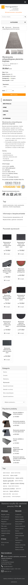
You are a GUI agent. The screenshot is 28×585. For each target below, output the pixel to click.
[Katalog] (3, 27)
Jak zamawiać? (5, 519)
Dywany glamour (19, 528)
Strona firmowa (5, 542)
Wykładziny (6, 379)
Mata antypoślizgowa (8, 393)
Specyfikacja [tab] (7, 103)
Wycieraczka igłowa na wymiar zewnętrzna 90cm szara (7, 271)
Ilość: (3, 90)
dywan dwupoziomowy (8, 478)
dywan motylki (13, 475)
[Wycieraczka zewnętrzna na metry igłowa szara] (7, 432)
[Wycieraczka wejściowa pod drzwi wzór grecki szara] (7, 342)
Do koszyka (15, 94)
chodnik (5, 205)
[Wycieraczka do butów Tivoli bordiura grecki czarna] (21, 289)
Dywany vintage (19, 547)
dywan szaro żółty (7, 494)
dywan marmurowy (15, 472)
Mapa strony (4, 528)
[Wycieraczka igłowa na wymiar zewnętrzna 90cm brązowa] (7, 289)
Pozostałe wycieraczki (11, 228)
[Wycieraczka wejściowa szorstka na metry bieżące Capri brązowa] (7, 459)
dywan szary (5, 491)
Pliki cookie (4, 526)
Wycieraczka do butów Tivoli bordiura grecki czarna (21, 297)
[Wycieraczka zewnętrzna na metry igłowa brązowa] (7, 424)
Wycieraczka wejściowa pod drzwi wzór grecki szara (7, 350)
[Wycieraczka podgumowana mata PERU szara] (7, 450)
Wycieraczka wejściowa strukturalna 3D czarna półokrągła (21, 324)
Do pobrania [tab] (7, 118)
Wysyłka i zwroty (5, 514)
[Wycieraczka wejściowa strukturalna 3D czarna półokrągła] (21, 316)
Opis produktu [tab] (7, 100)
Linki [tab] (4, 114)
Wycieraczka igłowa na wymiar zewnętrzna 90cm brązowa (7, 297)
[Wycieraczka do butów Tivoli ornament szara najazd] (7, 316)
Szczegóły (7, 254)
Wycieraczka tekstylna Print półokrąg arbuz (21, 270)
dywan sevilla (19, 478)
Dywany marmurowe (20, 545)
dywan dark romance (13, 486)
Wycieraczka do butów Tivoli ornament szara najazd (7, 324)
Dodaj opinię (7, 65)
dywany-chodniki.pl (8, 578)
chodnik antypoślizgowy (14, 206)
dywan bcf (18, 488)
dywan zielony (6, 475)
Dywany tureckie (19, 517)
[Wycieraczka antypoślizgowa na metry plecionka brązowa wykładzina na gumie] (14, 41)
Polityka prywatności (6, 524)
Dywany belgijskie (19, 519)
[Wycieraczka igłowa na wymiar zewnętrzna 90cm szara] (7, 263)
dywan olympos (6, 472)
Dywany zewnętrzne (20, 526)
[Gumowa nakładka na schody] (7, 441)
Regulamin (4, 521)
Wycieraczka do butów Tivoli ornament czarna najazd (7, 245)
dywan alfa (6, 483)
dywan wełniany (19, 480)
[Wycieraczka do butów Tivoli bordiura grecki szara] (21, 237)
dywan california (14, 491)
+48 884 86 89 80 (8, 566)
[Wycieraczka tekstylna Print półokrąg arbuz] (21, 263)
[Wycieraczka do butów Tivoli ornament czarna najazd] (7, 237)
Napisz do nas (7, 571)
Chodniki (5, 375)
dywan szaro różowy (17, 483)
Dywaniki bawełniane (8, 396)
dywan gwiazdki (8, 481)
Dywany (5, 372)
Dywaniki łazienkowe (8, 386)
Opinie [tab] (5, 107)
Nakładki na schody (8, 389)
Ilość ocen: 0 (14, 63)
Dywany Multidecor (20, 521)
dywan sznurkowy (7, 496)
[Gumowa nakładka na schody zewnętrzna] (7, 415)
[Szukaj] (25, 16)
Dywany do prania (19, 549)
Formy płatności (5, 517)
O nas (2, 545)
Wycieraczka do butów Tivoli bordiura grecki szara (21, 245)
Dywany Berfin (18, 524)
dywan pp (5, 486)
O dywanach (18, 514)
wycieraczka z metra (12, 205)
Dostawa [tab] (5, 111)
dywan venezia (15, 494)
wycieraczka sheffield (9, 488)
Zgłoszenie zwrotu (5, 531)
